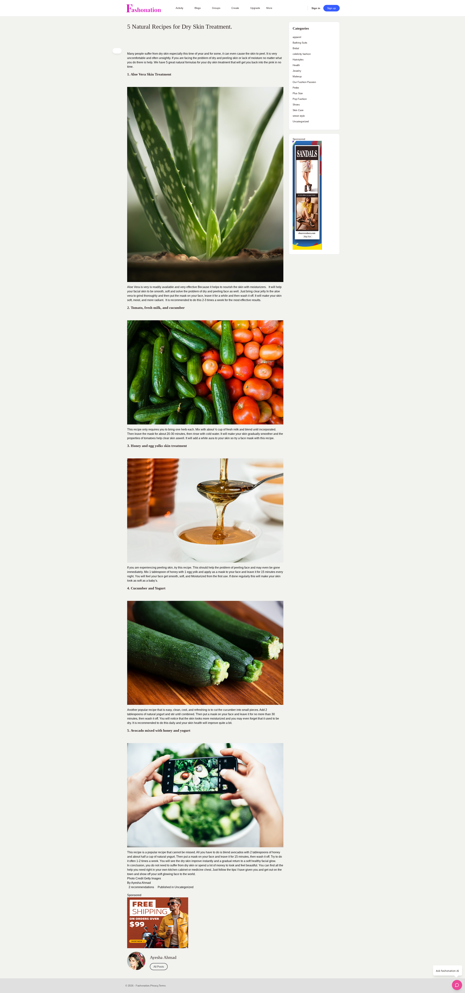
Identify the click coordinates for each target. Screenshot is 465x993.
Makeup (297, 76)
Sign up (331, 8)
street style (299, 115)
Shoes (296, 104)
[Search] (302, 8)
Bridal (296, 48)
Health (296, 65)
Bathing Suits (300, 42)
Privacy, (154, 985)
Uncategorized (184, 887)
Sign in (316, 8)
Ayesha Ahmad (141, 882)
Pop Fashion (300, 98)
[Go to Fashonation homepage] (143, 8)
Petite (296, 87)
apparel (297, 37)
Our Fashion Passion (304, 82)
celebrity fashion (302, 53)
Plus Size (298, 93)
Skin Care (298, 110)
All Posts (158, 966)
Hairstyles (298, 59)
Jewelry (297, 70)
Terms (162, 985)
